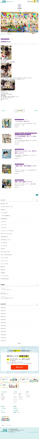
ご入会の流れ (28, 396)
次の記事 (35, 110)
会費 (26, 393)
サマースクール (3, 257)
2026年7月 (2, 310)
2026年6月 (2, 313)
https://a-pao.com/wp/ (4, 98)
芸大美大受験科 (3, 236)
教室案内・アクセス (17, 412)
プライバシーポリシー (8, 425)
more (19, 343)
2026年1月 (2, 328)
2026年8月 (2, 307)
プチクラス (2, 227)
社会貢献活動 (3, 398)
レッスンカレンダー (4, 275)
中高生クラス (20, 393)
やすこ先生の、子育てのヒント (6, 206)
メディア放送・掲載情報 (5, 215)
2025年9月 (2, 340)
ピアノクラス (3, 245)
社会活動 (2, 272)
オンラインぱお (3, 212)
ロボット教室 (3, 242)
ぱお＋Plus (2, 399)
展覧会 (2, 266)
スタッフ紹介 (3, 396)
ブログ (2, 410)
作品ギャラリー (16, 408)
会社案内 (3, 425)
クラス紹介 (15, 391)
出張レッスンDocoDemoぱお (5, 254)
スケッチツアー (3, 260)
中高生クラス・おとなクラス (5, 233)
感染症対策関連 (3, 218)
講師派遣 (15, 406)
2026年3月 (2, 322)
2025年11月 (3, 334)
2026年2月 (2, 325)
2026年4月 (2, 319)
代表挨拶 (2, 393)
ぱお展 (2, 248)
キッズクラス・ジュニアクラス (6, 230)
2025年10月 (3, 337)
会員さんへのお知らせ (4, 251)
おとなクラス (20, 396)
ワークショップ (3, 263)
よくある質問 (16, 410)
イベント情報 (3, 408)
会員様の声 (2, 209)
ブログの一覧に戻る (19, 110)
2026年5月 (2, 316)
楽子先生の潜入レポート (5, 239)
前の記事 (3, 110)
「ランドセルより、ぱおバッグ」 (6, 289)
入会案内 (27, 391)
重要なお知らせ (3, 203)
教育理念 (2, 395)
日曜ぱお (2, 269)
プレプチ (2, 221)
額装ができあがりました (5, 293)
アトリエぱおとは (4, 391)
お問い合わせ (3, 412)
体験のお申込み (19, 367)
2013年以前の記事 (4, 278)
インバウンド (3, 224)
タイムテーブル (28, 395)
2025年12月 (3, 331)
